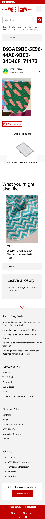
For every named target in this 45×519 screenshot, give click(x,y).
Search (39, 20)
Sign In (5, 438)
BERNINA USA (8, 429)
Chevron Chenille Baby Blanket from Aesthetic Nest (19, 254)
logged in (24, 287)
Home (4, 27)
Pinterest (12, 471)
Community (8, 382)
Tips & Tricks (8, 377)
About (5, 391)
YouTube (12, 476)
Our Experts (8, 386)
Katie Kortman (16, 69)
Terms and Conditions (12, 424)
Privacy (5, 419)
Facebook (12, 457)
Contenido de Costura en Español (18, 396)
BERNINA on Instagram (18, 462)
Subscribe (22, 493)
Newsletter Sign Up (11, 434)
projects (9, 246)
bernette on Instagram (18, 466)
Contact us (7, 414)
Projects (6, 372)
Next (41, 158)
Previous (10, 37)
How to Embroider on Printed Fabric (24, 27)
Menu (39, 9)
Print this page (15, 124)
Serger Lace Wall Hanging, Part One (19, 330)
